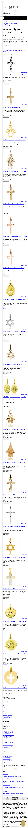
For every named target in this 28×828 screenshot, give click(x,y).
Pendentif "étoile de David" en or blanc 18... (14, 331)
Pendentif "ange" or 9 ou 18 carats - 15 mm (13, 621)
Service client (6, 757)
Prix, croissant (20, 50)
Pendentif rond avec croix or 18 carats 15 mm (14, 688)
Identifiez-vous (15, 15)
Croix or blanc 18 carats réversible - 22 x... (13, 75)
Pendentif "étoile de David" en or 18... (12, 364)
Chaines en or (6, 713)
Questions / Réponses (8, 749)
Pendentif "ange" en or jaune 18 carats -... (13, 140)
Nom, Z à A (14, 50)
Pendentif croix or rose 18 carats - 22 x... (12, 268)
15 (4, 707)
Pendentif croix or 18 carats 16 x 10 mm (12, 204)
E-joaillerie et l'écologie (8, 735)
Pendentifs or (6, 716)
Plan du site (6, 737)
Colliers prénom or (7, 715)
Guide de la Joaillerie (8, 745)
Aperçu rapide (24, 72)
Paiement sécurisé (7, 733)
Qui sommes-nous (7, 753)
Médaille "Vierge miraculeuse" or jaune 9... (13, 397)
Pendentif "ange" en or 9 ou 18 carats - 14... (14, 299)
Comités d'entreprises (8, 760)
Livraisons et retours (8, 732)
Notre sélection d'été (8, 746)
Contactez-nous (6, 759)
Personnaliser (4, 308)
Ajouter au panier (4, 84)
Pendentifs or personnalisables (10, 719)
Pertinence (3, 50)
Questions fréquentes (8, 736)
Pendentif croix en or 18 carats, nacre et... (13, 589)
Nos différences (7, 755)
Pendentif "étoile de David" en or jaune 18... (14, 557)
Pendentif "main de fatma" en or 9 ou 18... (13, 462)
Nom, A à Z (8, 50)
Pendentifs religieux (7, 717)
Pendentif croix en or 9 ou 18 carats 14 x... (13, 107)
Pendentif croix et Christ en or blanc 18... (13, 526)
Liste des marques (7, 743)
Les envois (5, 747)
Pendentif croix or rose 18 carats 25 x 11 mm (14, 236)
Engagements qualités (8, 742)
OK (15, 10)
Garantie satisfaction (8, 731)
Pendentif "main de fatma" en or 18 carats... (14, 171)
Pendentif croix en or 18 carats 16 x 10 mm (13, 495)
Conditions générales (8, 756)
